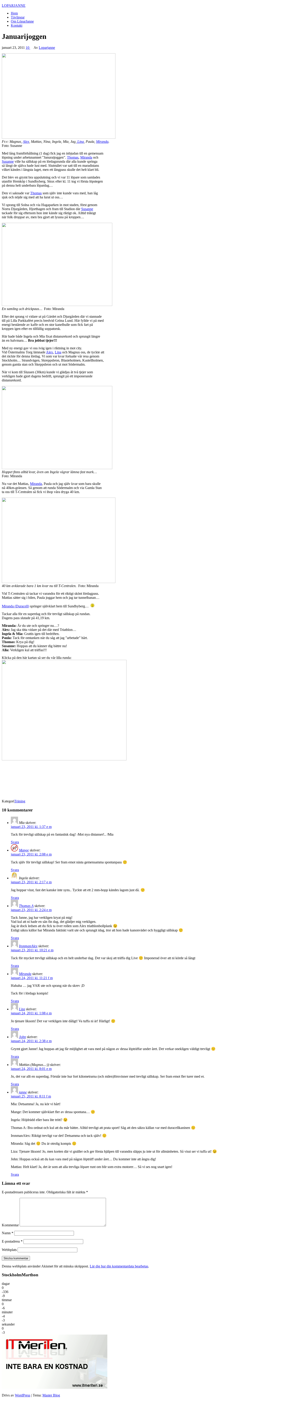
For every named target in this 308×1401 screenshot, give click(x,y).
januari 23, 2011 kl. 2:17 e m (31, 882)
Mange (24, 850)
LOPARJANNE (13, 5)
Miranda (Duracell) (15, 606)
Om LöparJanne (22, 21)
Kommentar (10, 1225)
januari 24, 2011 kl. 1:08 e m (31, 1013)
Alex (26, 141)
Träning (19, 801)
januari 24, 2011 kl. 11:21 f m (32, 978)
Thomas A (26, 906)
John (22, 1037)
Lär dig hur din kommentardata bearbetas (119, 1266)
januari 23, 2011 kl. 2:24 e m (31, 910)
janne (23, 1092)
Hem (14, 13)
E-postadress (12, 1241)
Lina (80, 141)
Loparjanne (47, 47)
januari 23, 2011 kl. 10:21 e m (32, 950)
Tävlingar (18, 17)
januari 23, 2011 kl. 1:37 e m (31, 827)
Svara (15, 842)
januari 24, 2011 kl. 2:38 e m (31, 1041)
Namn (7, 1233)
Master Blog (51, 1395)
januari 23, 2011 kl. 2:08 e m (31, 854)
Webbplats (9, 1250)
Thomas (72, 157)
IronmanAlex (28, 946)
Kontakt (16, 25)
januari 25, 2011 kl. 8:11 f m (31, 1096)
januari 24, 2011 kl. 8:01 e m (31, 1069)
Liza (22, 1009)
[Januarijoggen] (58, 137)
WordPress (22, 1395)
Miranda (102, 141)
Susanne (8, 161)
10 (28, 47)
